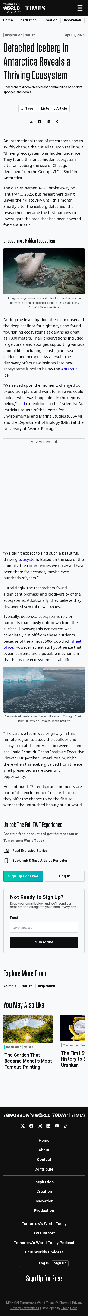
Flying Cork (69, 1308)
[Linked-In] (48, 1126)
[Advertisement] (44, 495)
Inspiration (28, 20)
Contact (44, 1159)
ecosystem (28, 559)
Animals (9, 986)
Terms (64, 1303)
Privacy (77, 1303)
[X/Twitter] (22, 1126)
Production (70, 1045)
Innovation (72, 20)
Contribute (44, 1169)
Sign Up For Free (23, 876)
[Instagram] (40, 1126)
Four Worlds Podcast (44, 1252)
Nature (30, 35)
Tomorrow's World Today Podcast (44, 1242)
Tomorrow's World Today (44, 1223)
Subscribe (44, 942)
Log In (64, 876)
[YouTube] (57, 1126)
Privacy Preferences (24, 1308)
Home (8, 20)
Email (14, 918)
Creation (50, 20)
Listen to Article (54, 108)
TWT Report (44, 1233)
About (44, 1150)
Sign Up (60, 1263)
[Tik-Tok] (65, 1126)
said (21, 403)
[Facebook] (31, 1126)
